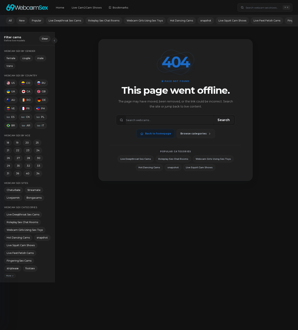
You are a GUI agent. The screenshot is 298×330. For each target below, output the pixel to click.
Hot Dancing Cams (181, 20)
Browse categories (193, 133)
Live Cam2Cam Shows (87, 7)
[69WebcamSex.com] (27, 7)
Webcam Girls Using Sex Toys (145, 20)
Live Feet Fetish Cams (267, 20)
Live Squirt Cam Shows (232, 20)
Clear (45, 38)
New (22, 20)
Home (60, 7)
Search (224, 120)
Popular (36, 20)
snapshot (205, 20)
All (10, 20)
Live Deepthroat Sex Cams (65, 20)
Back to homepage (158, 133)
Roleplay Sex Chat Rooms (103, 20)
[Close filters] (54, 40)
